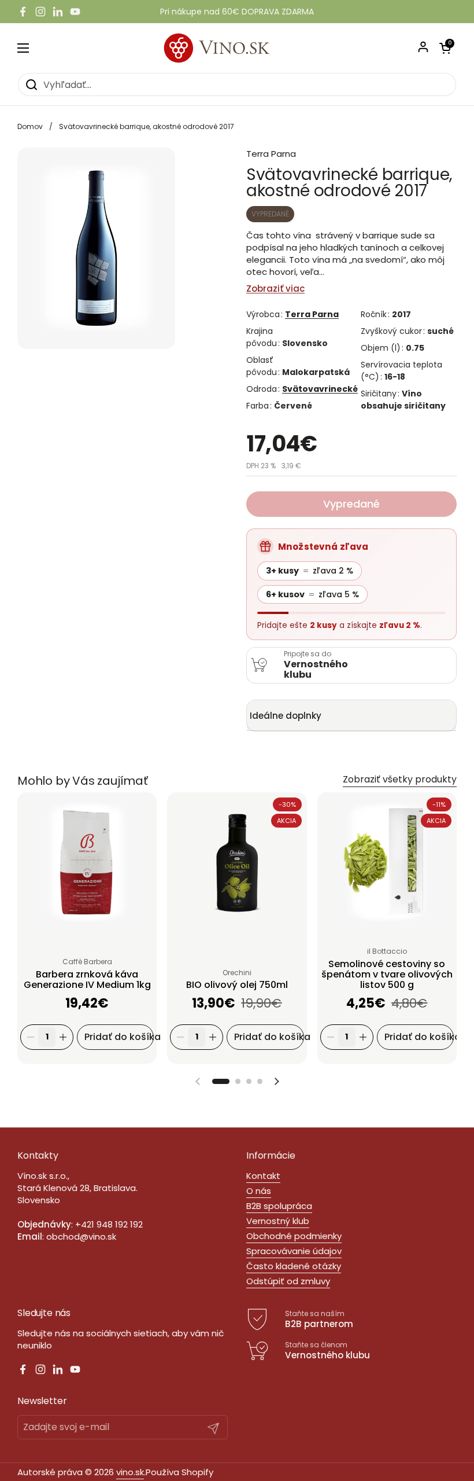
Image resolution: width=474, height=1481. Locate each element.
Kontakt (263, 1176)
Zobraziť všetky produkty (400, 779)
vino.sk (130, 1472)
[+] (63, 1037)
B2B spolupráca (279, 1206)
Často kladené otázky (293, 1266)
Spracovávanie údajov (294, 1251)
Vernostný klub (277, 1221)
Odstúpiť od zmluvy (288, 1281)
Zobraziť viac (275, 288)
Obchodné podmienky (294, 1236)
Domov (30, 126)
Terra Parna (312, 314)
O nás (258, 1191)
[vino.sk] (237, 48)
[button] (220, 1081)
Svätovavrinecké (320, 389)
